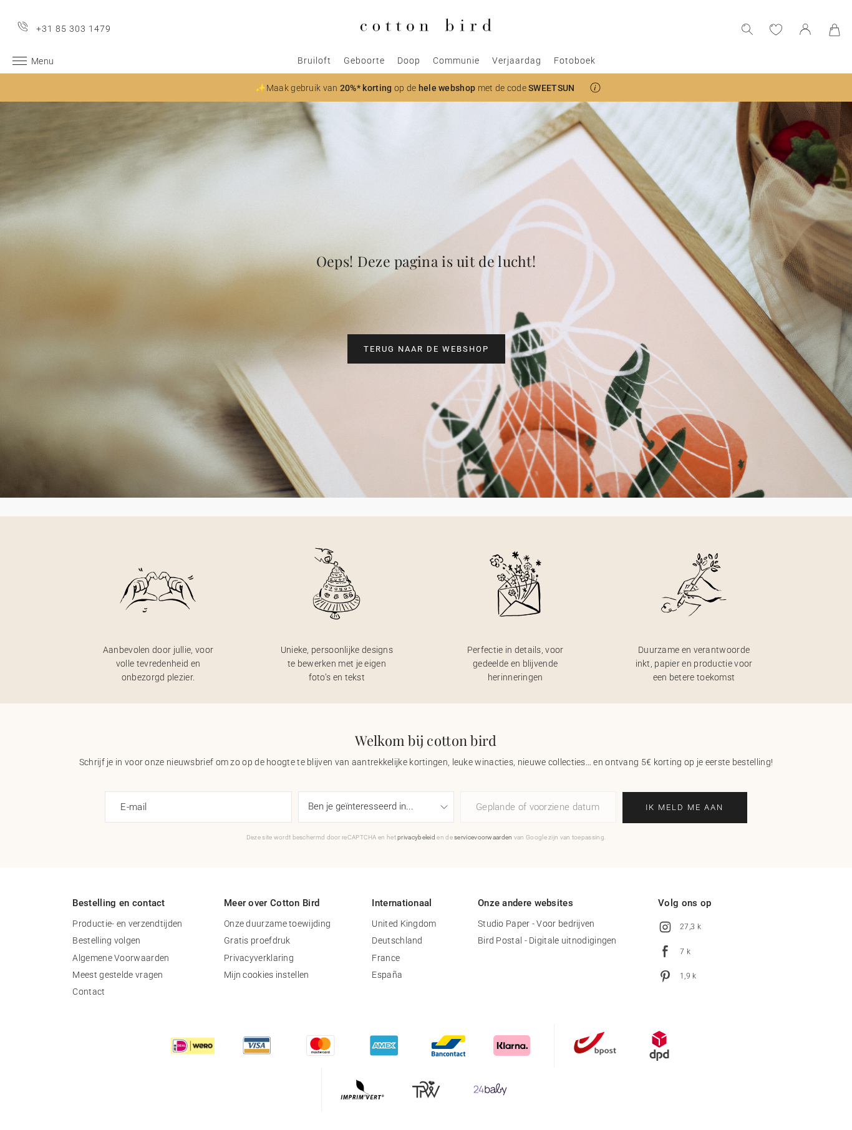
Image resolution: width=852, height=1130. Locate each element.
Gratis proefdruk (257, 940)
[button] (595, 87)
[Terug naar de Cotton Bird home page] (425, 41)
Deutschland (397, 940)
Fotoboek (575, 60)
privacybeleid (416, 837)
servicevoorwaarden (483, 837)
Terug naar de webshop (426, 349)
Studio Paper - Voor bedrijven (536, 924)
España (387, 975)
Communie (456, 60)
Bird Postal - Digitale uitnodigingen (547, 940)
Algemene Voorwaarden (120, 958)
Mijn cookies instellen (266, 975)
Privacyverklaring (259, 958)
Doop (408, 60)
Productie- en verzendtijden (127, 924)
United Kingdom (404, 924)
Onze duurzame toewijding (277, 924)
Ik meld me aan (685, 807)
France (386, 958)
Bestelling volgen (106, 940)
